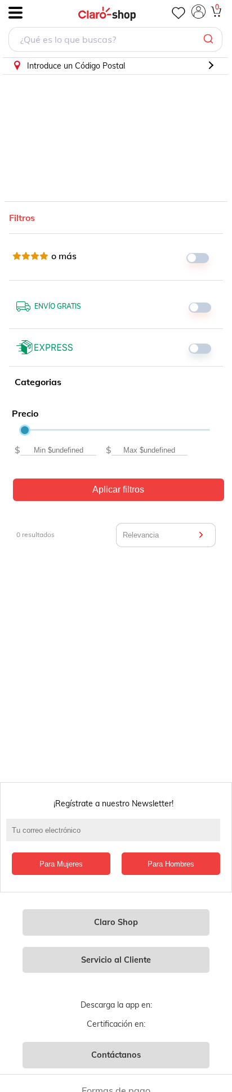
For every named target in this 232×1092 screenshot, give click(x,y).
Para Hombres (171, 864)
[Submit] (210, 39)
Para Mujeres (61, 864)
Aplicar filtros (118, 489)
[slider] (25, 430)
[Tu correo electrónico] (116, 835)
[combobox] (115, 40)
